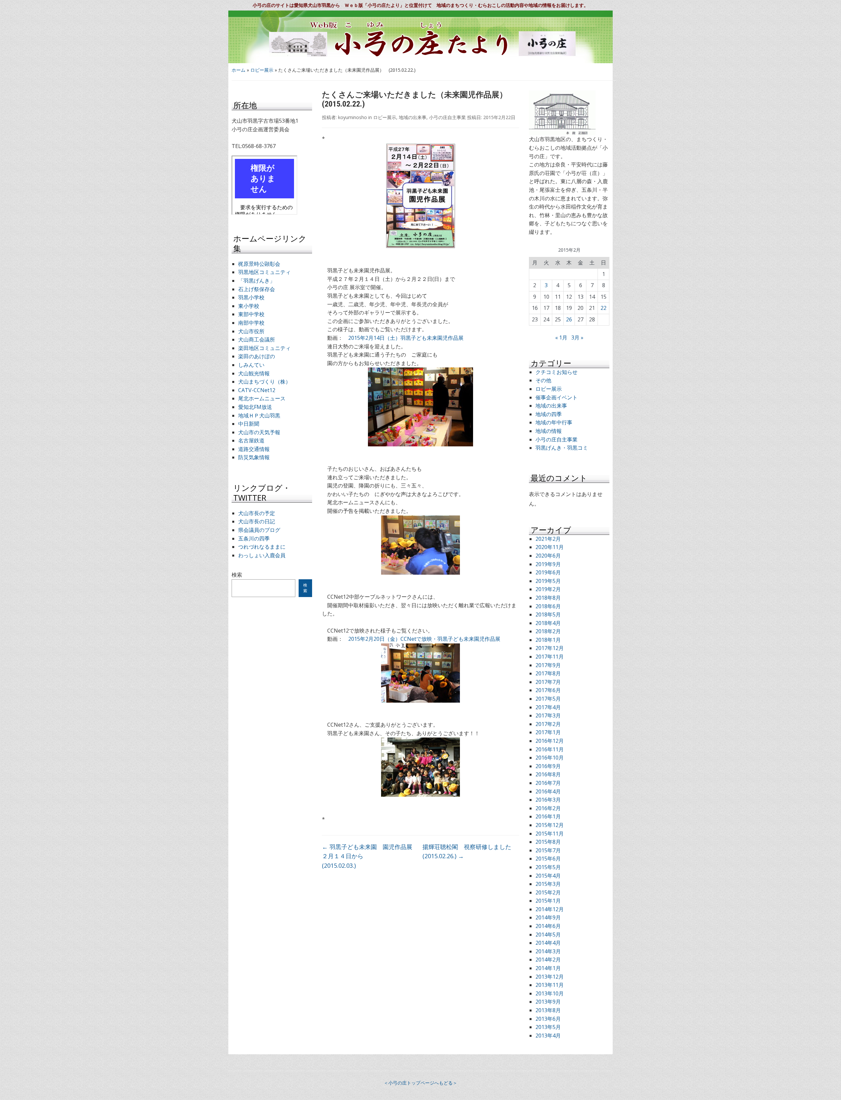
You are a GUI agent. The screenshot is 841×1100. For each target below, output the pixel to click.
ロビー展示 (261, 70)
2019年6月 (548, 572)
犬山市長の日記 (256, 521)
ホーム (238, 70)
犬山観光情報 (254, 373)
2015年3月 (548, 884)
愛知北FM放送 (255, 407)
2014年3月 (548, 951)
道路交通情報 (254, 449)
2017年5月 (548, 698)
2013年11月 (549, 984)
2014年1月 (548, 968)
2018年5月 (548, 614)
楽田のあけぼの (256, 356)
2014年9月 (548, 917)
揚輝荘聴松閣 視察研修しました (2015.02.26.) (470, 851)
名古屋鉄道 (251, 440)
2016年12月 (549, 740)
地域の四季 (548, 414)
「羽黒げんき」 (256, 280)
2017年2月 (548, 724)
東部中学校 (251, 314)
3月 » (577, 337)
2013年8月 (548, 1010)
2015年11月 (549, 833)
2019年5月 (548, 581)
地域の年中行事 (553, 422)
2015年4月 (548, 875)
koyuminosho (352, 117)
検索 (237, 574)
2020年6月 (548, 555)
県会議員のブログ (259, 530)
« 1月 (561, 337)
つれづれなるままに (261, 546)
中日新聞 (248, 423)
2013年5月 (548, 1027)
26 (569, 319)
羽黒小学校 (251, 297)
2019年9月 (548, 564)
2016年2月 (548, 808)
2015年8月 (548, 841)
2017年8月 (548, 673)
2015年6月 (548, 858)
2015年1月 (548, 900)
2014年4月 (548, 942)
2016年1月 (548, 816)
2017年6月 (548, 690)
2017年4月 (548, 707)
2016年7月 (548, 783)
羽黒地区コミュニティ (264, 272)
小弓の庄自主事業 (447, 117)
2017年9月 (548, 665)
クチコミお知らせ (556, 372)
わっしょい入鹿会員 (261, 555)
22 (603, 308)
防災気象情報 (254, 457)
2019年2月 (548, 589)
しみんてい (251, 364)
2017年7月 (548, 682)
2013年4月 (548, 1035)
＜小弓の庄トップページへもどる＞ (420, 1083)
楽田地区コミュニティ (264, 348)
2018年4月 (548, 623)
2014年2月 (548, 959)
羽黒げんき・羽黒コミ (561, 447)
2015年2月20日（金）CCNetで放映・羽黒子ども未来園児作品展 (424, 638)
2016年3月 (548, 799)
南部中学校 (251, 322)
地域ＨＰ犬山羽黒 (259, 415)
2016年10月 (549, 757)
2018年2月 (548, 631)
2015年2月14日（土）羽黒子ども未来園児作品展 (406, 337)
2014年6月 (548, 926)
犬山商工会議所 (256, 339)
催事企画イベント (556, 397)
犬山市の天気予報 (259, 432)
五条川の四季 (254, 538)
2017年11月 (549, 656)
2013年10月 (549, 993)
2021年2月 (548, 538)
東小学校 (248, 306)
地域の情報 (548, 431)
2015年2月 (548, 892)
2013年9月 (548, 1001)
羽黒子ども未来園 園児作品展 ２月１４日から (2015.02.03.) (370, 856)
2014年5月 (548, 934)
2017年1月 (548, 732)
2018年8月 (548, 597)
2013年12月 (549, 976)
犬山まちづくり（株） (264, 381)
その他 (543, 380)
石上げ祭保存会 (256, 289)
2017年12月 (549, 648)
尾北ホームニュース (261, 398)
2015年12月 (549, 825)
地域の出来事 (412, 117)
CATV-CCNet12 (256, 390)
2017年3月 (548, 715)
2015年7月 (548, 850)
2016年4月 (548, 791)
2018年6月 (548, 606)
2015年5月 (548, 867)
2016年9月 (548, 766)
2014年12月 (549, 909)
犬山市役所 (251, 331)
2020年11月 (549, 547)
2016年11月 (549, 749)
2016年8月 (548, 774)
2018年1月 (548, 639)
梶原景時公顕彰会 (259, 263)
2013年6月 (548, 1018)
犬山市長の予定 (256, 513)
